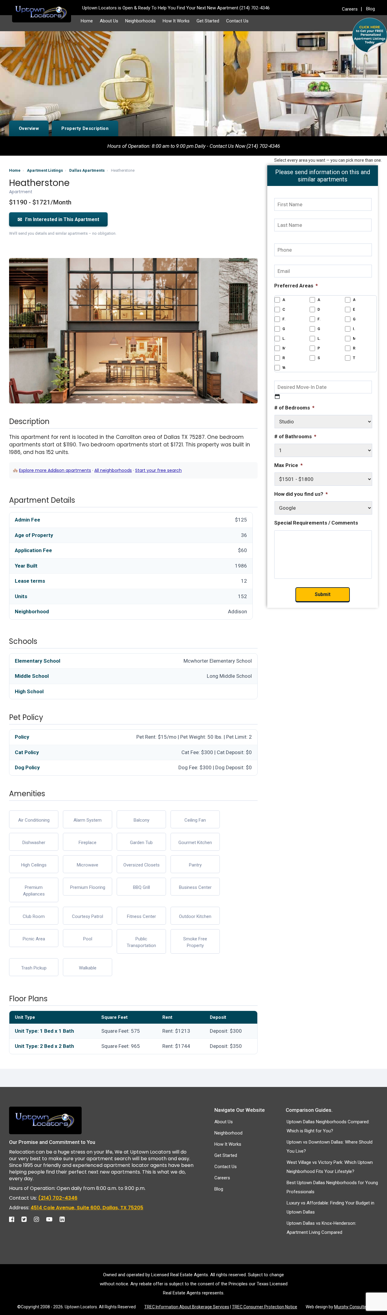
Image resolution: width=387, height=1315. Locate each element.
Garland (354, 319)
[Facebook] (14, 1219)
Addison (283, 299)
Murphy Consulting (352, 1306)
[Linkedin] (65, 1219)
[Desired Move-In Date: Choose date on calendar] (277, 396)
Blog (370, 9)
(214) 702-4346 (57, 1197)
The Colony (354, 358)
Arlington (354, 299)
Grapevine (318, 328)
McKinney (354, 338)
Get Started (208, 21)
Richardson (354, 348)
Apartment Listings (45, 170)
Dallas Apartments (87, 170)
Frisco (318, 319)
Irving (354, 328)
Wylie (283, 367)
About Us (109, 21)
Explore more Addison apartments (55, 470)
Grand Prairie (283, 328)
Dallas (318, 309)
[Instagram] (39, 1219)
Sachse (318, 358)
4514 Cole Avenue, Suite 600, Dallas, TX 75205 (87, 1207)
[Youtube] (52, 1219)
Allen (318, 299)
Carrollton (283, 309)
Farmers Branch (283, 319)
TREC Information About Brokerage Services (186, 1306)
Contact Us (237, 21)
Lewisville (318, 338)
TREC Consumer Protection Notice (264, 1306)
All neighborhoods (113, 470)
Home (87, 21)
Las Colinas (283, 338)
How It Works (176, 21)
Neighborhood (228, 1133)
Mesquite (283, 348)
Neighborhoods (140, 21)
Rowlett (283, 358)
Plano (318, 348)
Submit (322, 594)
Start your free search (158, 470)
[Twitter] (27, 1219)
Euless (354, 309)
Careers (350, 9)
